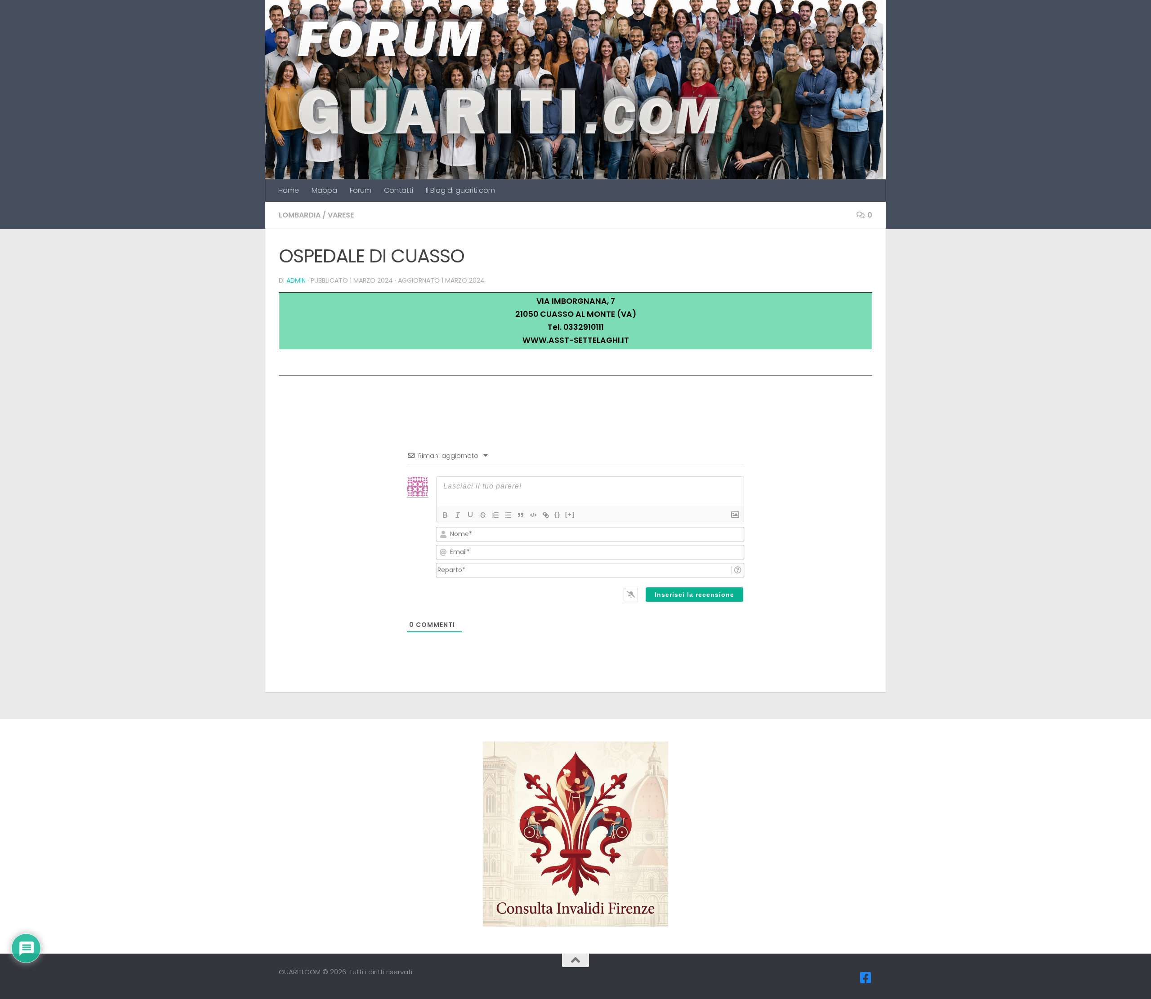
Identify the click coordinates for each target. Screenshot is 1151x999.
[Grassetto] (445, 515)
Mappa (324, 190)
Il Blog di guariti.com (460, 190)
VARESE (341, 215)
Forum (360, 190)
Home (288, 190)
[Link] (546, 515)
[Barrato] (483, 515)
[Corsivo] (457, 515)
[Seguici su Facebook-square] (866, 978)
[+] (570, 514)
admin (296, 280)
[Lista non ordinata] (508, 515)
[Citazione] (520, 515)
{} (557, 514)
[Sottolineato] (470, 515)
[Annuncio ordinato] (495, 515)
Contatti (398, 190)
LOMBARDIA (300, 215)
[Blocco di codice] (533, 515)
